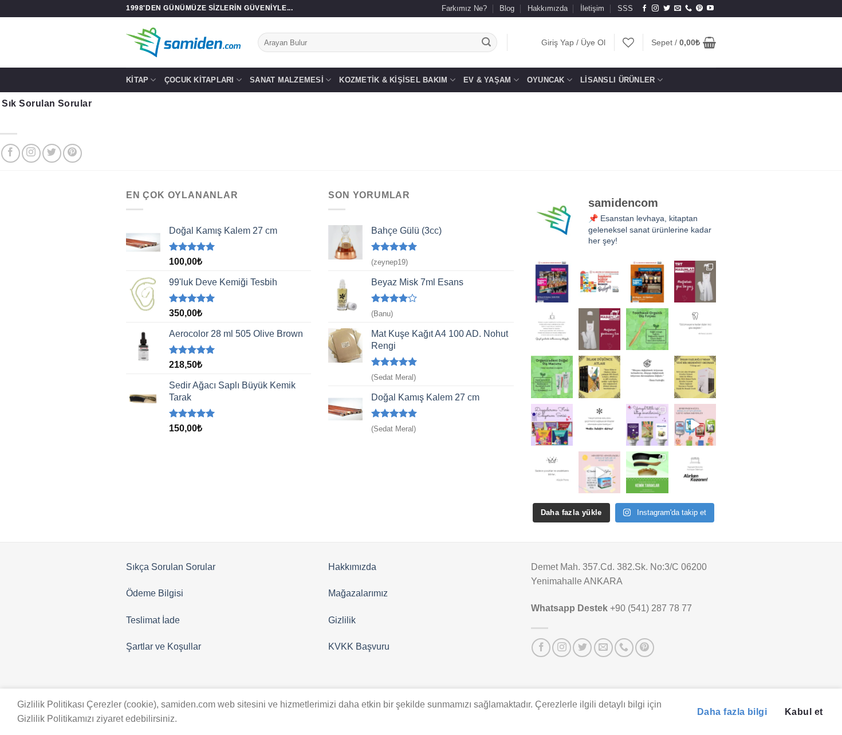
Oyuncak (546, 80)
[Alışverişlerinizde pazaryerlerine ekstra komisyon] (695, 472)
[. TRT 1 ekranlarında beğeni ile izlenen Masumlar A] (695, 281)
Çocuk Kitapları (199, 80)
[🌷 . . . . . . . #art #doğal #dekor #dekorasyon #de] (647, 377)
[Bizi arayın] (688, 9)
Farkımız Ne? (464, 8)
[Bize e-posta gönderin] (677, 9)
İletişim (592, 8)
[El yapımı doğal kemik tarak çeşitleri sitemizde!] (647, 472)
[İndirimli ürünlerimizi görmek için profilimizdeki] (695, 425)
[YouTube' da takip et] (710, 9)
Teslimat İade (153, 620)
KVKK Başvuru (358, 646)
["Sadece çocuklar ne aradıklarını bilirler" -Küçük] (552, 472)
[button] (573, 42)
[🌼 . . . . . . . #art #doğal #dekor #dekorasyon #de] (552, 377)
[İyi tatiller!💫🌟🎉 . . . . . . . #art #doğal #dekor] (599, 425)
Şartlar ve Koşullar (163, 646)
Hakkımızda (548, 8)
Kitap (137, 80)
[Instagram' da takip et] (655, 9)
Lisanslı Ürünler (617, 80)
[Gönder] (487, 42)
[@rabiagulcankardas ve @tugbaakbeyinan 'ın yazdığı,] (552, 425)
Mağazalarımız (358, 593)
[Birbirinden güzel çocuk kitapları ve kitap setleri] (599, 472)
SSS (625, 8)
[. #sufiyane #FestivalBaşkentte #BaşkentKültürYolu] (552, 281)
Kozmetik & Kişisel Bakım (393, 80)
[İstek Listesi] (628, 42)
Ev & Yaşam (487, 80)
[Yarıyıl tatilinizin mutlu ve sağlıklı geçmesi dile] (647, 425)
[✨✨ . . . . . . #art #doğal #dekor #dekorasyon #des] (695, 329)
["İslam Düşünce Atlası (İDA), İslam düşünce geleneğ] (599, 377)
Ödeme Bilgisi (154, 593)
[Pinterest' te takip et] (699, 9)
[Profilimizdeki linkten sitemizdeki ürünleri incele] (647, 329)
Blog (506, 8)
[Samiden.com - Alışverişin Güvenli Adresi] (183, 42)
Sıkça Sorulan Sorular (170, 567)
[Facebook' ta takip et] (644, 9)
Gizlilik (342, 620)
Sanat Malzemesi (287, 80)
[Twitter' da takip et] (666, 9)
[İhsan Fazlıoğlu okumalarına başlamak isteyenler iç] (695, 377)
